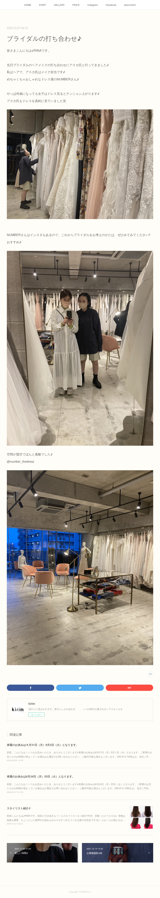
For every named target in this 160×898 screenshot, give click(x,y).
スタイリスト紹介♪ (18, 808)
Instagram (92, 4)
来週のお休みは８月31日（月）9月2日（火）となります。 (43, 745)
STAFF (42, 4)
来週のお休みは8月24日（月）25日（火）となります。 (41, 776)
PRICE (76, 4)
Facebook (111, 4)
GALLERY (59, 4)
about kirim (130, 4)
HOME (27, 4)
